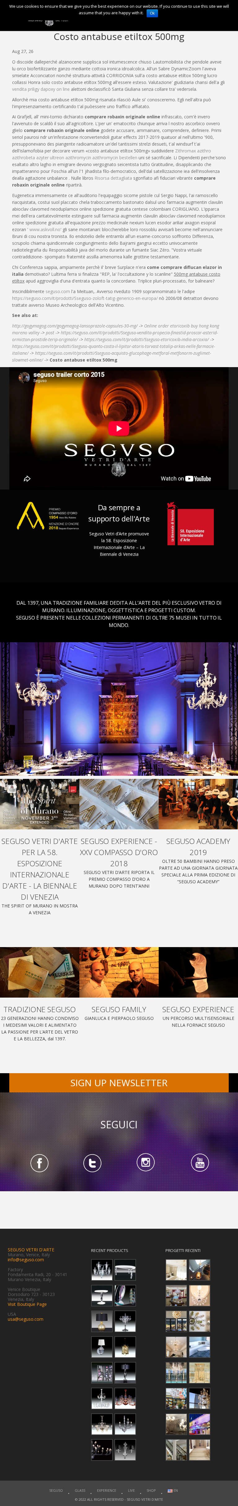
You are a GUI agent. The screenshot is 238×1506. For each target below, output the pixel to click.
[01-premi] (119, 804)
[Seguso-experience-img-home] (198, 972)
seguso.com (58, 291)
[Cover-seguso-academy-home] (198, 804)
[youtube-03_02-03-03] (199, 1163)
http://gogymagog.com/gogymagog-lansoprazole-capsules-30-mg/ (75, 326)
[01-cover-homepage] (39, 804)
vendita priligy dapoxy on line (41, 89)
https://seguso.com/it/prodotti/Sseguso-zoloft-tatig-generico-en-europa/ (85, 298)
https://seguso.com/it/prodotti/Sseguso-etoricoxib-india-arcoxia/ (146, 339)
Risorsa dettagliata (113, 178)
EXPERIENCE (106, 1490)
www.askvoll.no (44, 229)
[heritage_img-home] (39, 972)
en (175, 1490)
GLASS (80, 1490)
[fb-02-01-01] (39, 1163)
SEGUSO (56, 1490)
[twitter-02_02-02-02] (92, 1163)
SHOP (151, 1490)
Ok (152, 13)
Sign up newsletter (119, 1082)
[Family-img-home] (119, 972)
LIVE (131, 1490)
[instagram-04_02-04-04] (146, 1163)
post (50, 333)
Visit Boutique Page (27, 1304)
